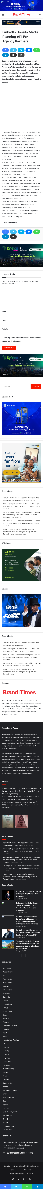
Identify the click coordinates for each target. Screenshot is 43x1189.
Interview (6, 1058)
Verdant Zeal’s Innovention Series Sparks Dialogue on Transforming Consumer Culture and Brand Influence (21, 514)
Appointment (7, 968)
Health (5, 1036)
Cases (5, 1001)
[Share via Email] (13, 55)
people (5, 1087)
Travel (5, 1119)
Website (5, 329)
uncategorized (8, 1126)
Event (5, 1015)
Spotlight (6, 1108)
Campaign (7, 997)
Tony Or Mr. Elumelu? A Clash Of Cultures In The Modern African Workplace (28, 893)
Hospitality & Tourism (11, 1040)
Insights (6, 1054)
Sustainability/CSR (10, 1112)
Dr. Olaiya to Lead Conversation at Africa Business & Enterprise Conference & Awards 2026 (28, 932)
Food (5, 1033)
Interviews (7, 1061)
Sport (5, 1101)
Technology (7, 1115)
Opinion (6, 1079)
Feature (6, 1029)
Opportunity (7, 1083)
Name (4, 311)
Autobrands (7, 979)
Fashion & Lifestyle (10, 1026)
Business (6, 993)
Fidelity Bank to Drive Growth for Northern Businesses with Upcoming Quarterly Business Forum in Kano (20, 531)
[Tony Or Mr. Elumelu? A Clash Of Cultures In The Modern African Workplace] (8, 895)
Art (4, 975)
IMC (4, 1044)
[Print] (21, 55)
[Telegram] (5, 55)
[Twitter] (13, 50)
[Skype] (21, 50)
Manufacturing (8, 1069)
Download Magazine (17, 1173)
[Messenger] (28, 50)
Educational (7, 1004)
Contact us (29, 1173)
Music (5, 1076)
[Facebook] (5, 50)
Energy (5, 1008)
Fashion (6, 1018)
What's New (7, 1130)
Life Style (6, 1065)
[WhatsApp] (36, 50)
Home (12, 1170)
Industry (6, 1047)
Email (4, 320)
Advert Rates (28, 1170)
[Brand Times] (21, 14)
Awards (5, 986)
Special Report (8, 1097)
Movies (5, 1072)
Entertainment (8, 1011)
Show (5, 1094)
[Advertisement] (21, 108)
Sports (5, 1105)
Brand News (7, 990)
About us (19, 1170)
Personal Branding (10, 1090)
